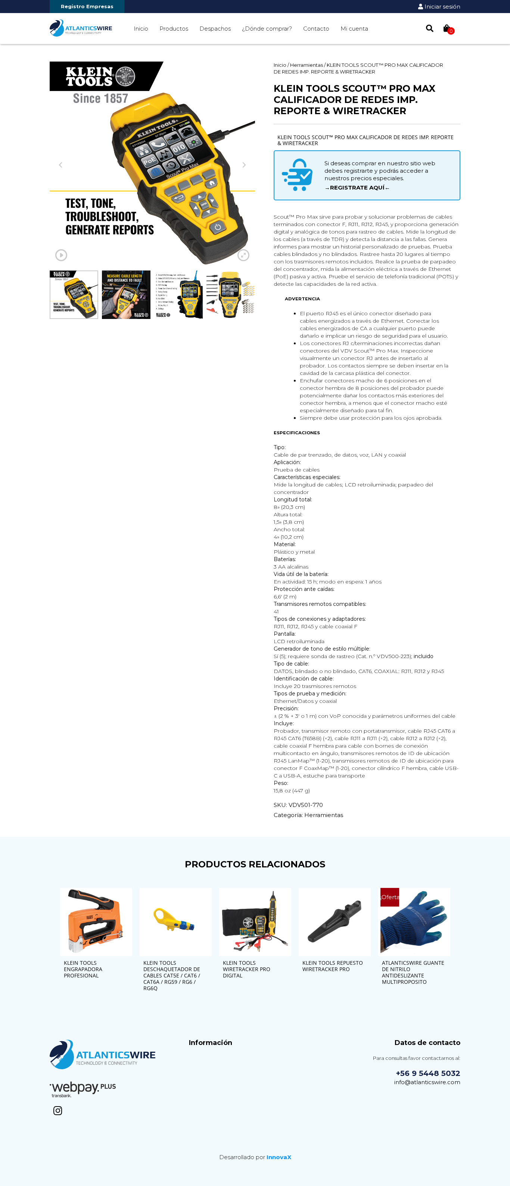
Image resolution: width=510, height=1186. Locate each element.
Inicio (141, 28)
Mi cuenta (354, 28)
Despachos (215, 28)
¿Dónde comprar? (267, 28)
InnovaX (279, 1157)
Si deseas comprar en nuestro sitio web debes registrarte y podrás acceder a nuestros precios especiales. (379, 175)
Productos (173, 28)
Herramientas (306, 65)
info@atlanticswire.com (427, 1082)
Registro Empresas (87, 6)
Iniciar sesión (441, 6)
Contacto (316, 28)
